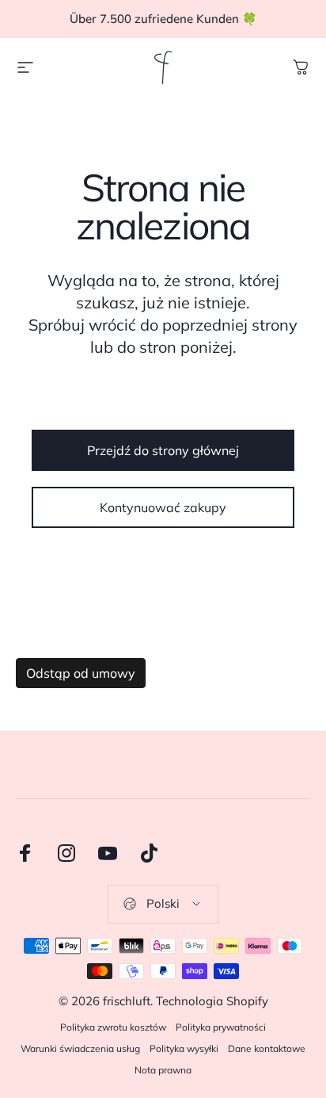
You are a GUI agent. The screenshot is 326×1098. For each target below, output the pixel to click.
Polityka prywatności (221, 1027)
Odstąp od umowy (80, 673)
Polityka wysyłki (184, 1048)
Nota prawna (163, 1070)
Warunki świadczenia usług (80, 1048)
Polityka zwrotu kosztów (113, 1027)
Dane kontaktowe (266, 1048)
